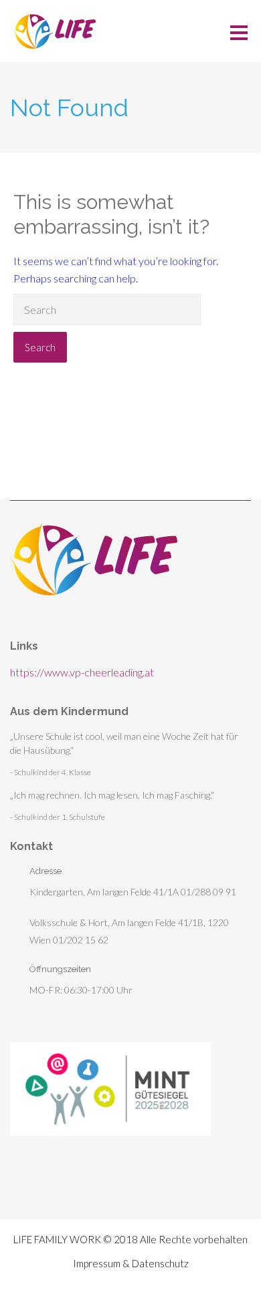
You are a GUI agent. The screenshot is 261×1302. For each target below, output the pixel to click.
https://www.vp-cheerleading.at (82, 672)
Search (40, 347)
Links (24, 646)
